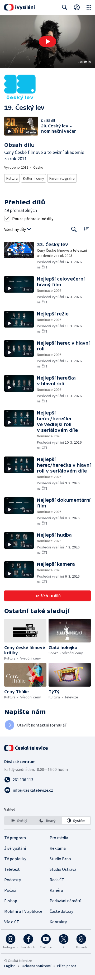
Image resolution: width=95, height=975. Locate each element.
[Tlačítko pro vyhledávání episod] (74, 229)
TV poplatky (15, 858)
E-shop (10, 900)
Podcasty (12, 879)
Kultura (12, 178)
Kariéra (56, 890)
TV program (15, 837)
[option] (19, 820)
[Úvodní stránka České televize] (26, 748)
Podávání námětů (65, 900)
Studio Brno (60, 858)
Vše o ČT (11, 921)
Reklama (58, 848)
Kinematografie (62, 178)
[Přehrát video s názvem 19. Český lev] (47, 41)
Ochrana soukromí (36, 965)
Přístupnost (66, 965)
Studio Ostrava (63, 869)
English (10, 965)
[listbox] (47, 820)
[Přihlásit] (77, 7)
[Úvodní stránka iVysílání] (19, 7)
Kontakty (58, 921)
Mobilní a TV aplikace (23, 911)
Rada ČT (57, 879)
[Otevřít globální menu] (89, 7)
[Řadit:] (86, 229)
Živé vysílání (15, 848)
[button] (47, 41)
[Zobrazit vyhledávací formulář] (65, 7)
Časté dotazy (61, 911)
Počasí (10, 890)
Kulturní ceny (33, 178)
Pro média (59, 837)
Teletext (12, 869)
